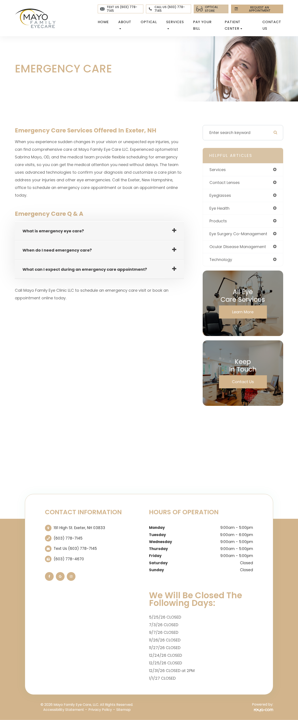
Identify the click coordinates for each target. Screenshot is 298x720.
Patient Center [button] (232, 25)
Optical (149, 21)
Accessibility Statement (63, 709)
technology (220, 259)
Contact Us (271, 25)
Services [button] (175, 21)
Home (103, 21)
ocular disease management (237, 246)
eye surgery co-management (238, 234)
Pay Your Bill (202, 25)
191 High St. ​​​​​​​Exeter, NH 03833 (79, 527)
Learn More (242, 312)
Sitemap (123, 709)
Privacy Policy (100, 709)
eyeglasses (220, 195)
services (217, 169)
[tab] (99, 231)
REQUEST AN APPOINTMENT (260, 9)
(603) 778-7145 (68, 538)
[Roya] (263, 709)
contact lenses (224, 182)
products (218, 221)
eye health (219, 208)
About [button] (124, 21)
